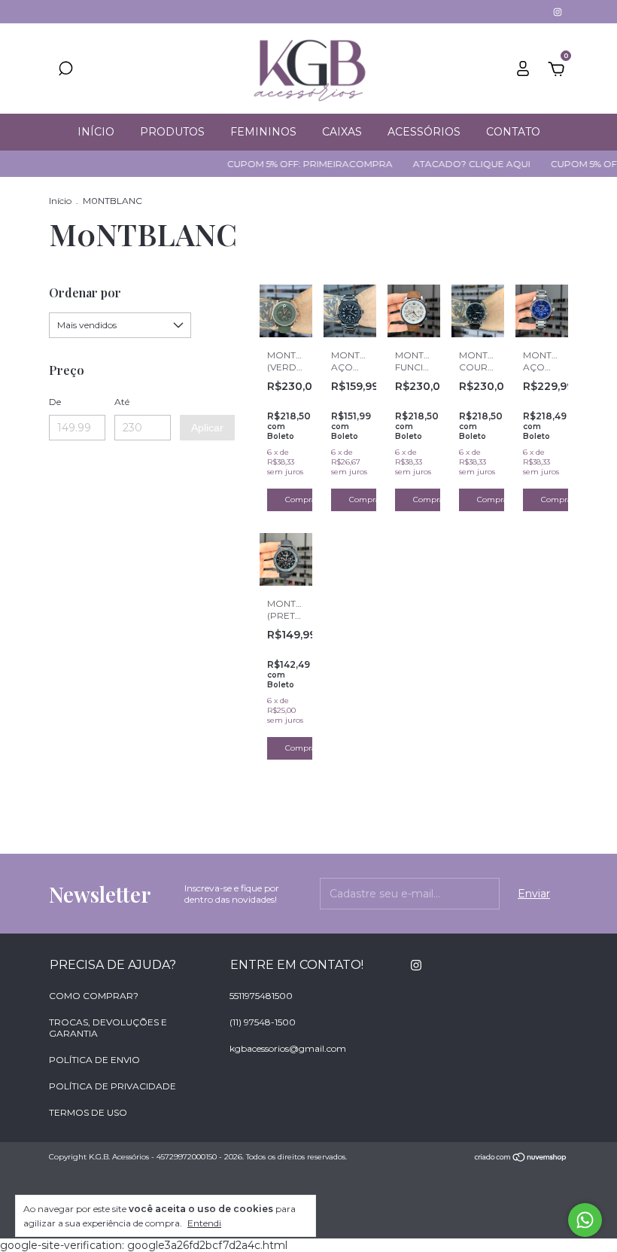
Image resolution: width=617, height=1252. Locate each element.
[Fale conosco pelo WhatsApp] (585, 1220)
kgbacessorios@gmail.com (287, 1048)
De (55, 401)
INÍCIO (96, 132)
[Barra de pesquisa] (65, 70)
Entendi (204, 1223)
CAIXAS (342, 132)
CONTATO (513, 132)
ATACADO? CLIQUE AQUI (462, 163)
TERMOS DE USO (88, 1112)
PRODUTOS (172, 132)
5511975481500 (261, 995)
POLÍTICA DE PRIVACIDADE (112, 1086)
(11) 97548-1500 (262, 1022)
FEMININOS (263, 132)
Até (121, 401)
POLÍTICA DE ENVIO (94, 1059)
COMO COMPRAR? (93, 995)
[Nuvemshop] (521, 1158)
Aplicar (207, 428)
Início (60, 200)
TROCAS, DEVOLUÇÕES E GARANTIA (108, 1027)
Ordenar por (85, 292)
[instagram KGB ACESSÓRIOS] (557, 11)
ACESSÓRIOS (424, 132)
